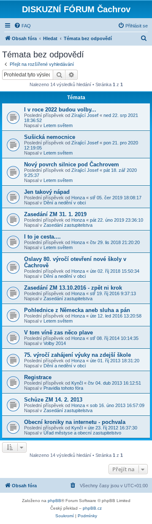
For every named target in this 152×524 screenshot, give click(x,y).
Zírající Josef (84, 115)
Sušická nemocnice (49, 137)
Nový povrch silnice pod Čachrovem (71, 164)
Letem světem (58, 125)
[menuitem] (22, 26)
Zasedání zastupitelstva (67, 225)
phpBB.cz (92, 508)
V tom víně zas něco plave (58, 332)
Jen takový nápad (47, 192)
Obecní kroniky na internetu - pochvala (74, 422)
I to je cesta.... (42, 236)
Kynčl (77, 383)
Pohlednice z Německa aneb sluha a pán (77, 310)
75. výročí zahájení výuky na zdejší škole (77, 355)
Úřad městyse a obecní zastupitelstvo (82, 432)
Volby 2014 (54, 343)
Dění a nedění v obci (64, 202)
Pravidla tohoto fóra (63, 388)
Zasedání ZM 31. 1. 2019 (55, 214)
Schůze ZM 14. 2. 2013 (53, 399)
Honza (78, 197)
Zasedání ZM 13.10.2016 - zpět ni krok (73, 288)
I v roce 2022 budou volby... (60, 109)
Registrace (38, 377)
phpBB (54, 500)
